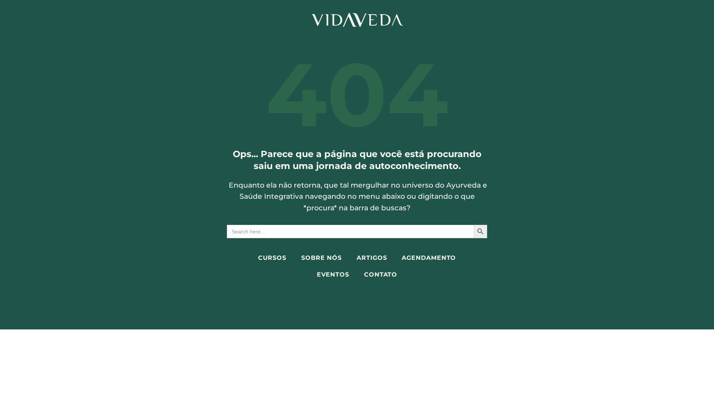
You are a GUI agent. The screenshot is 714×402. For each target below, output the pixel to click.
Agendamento (429, 257)
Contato (380, 274)
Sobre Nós (321, 257)
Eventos (333, 274)
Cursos (272, 257)
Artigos (372, 257)
